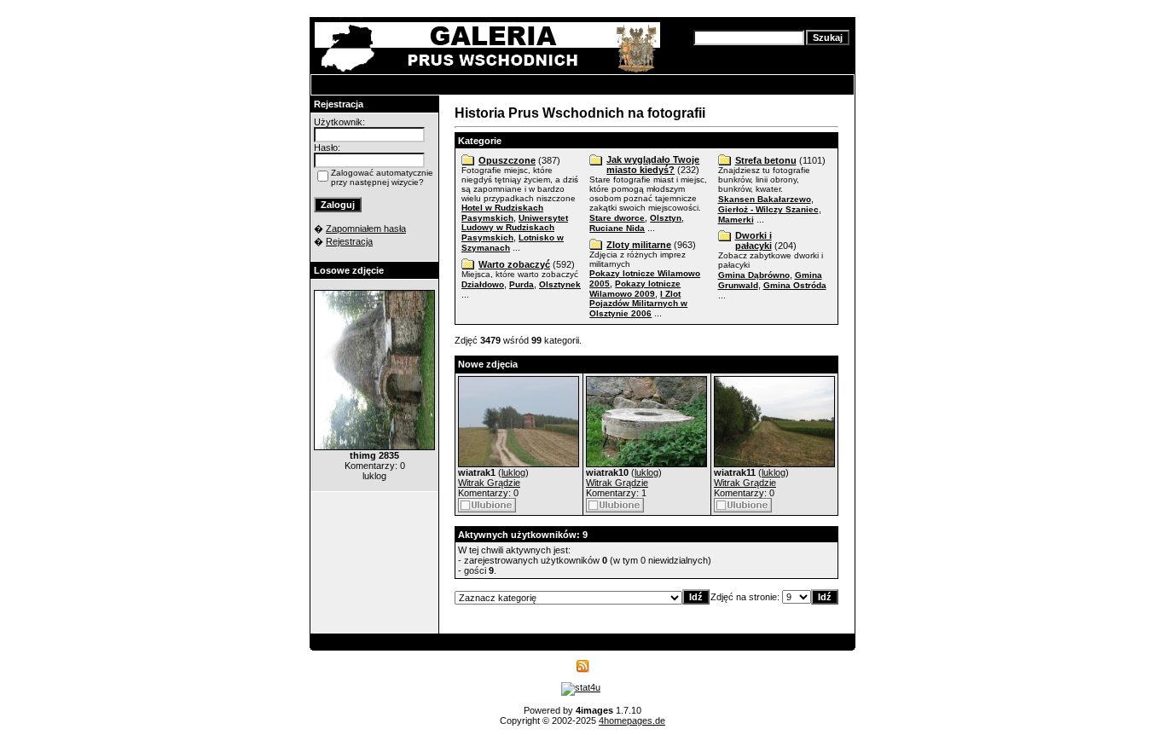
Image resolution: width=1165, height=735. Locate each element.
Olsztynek (560, 284)
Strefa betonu (766, 160)
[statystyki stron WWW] (580, 687)
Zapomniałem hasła (366, 228)
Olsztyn (665, 218)
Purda (521, 284)
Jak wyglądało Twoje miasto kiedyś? (652, 164)
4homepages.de (632, 720)
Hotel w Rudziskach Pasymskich (502, 213)
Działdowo (482, 284)
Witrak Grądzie (489, 482)
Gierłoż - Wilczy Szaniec (768, 209)
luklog (513, 472)
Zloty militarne (638, 245)
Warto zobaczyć (514, 264)
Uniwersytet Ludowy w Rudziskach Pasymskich (514, 227)
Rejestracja (349, 241)
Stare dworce (617, 218)
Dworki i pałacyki (753, 240)
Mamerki (736, 219)
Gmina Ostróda (794, 285)
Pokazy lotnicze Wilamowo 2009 (635, 288)
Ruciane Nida (617, 228)
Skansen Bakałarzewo (764, 199)
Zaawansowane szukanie (743, 51)
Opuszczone (507, 160)
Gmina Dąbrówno (754, 275)
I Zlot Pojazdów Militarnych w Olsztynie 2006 (638, 303)
